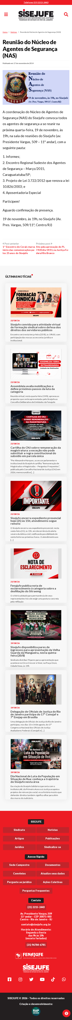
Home (5, 32)
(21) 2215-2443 (36, 907)
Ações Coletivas (52, 882)
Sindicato (19, 829)
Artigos (19, 838)
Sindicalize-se (52, 847)
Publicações (52, 838)
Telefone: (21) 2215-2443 (36, 2)
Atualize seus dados (53, 873)
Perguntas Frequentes (35, 890)
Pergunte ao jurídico (19, 882)
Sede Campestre (19, 864)
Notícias (13, 32)
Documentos (52, 864)
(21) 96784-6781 (36, 944)
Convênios (19, 873)
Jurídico (19, 847)
